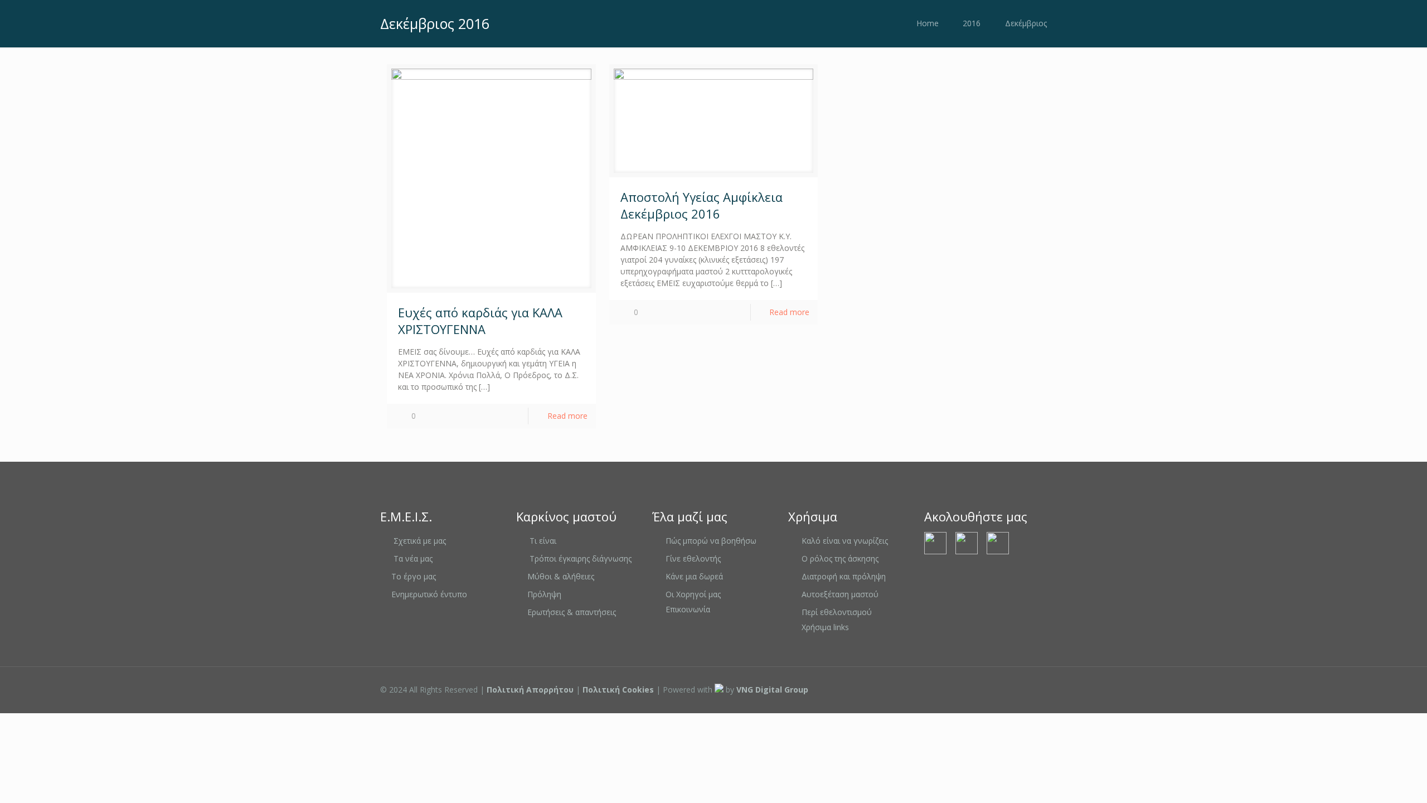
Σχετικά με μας (420, 540)
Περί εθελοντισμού (837, 612)
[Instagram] (1006, 689)
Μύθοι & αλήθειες (560, 576)
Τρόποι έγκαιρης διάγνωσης (581, 558)
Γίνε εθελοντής (693, 558)
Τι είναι (543, 540)
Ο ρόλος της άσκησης (840, 558)
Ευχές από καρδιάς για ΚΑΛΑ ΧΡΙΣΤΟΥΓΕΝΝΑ (480, 320)
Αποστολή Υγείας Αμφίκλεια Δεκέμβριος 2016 (701, 205)
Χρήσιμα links (825, 627)
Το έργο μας (413, 576)
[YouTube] (991, 689)
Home (927, 23)
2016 (972, 23)
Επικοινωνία (688, 609)
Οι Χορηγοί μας (693, 594)
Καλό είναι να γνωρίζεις (845, 540)
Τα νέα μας (413, 558)
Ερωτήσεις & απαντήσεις (571, 612)
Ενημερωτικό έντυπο (429, 594)
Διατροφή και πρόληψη (844, 576)
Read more (567, 415)
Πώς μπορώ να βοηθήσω (711, 540)
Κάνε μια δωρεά (694, 576)
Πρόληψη (544, 594)
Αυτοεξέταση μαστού (840, 594)
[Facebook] (976, 689)
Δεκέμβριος (1026, 23)
